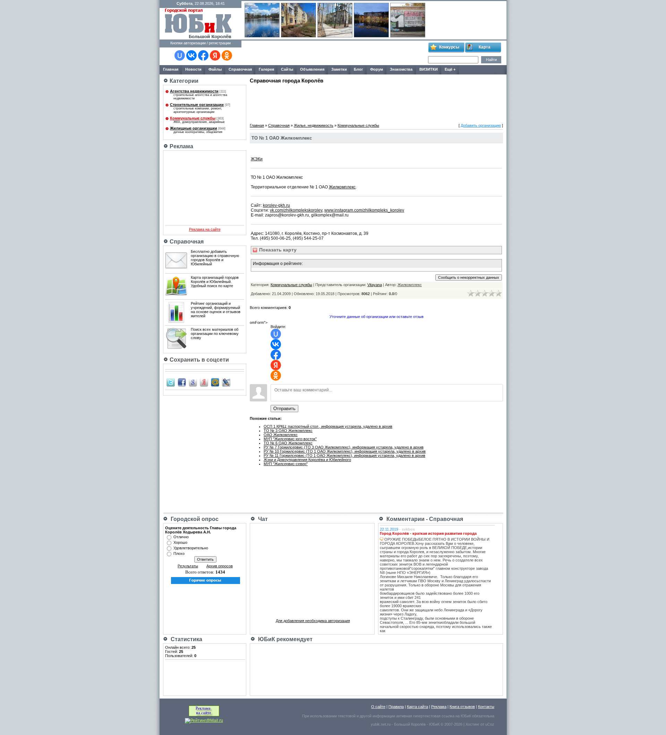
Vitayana (374, 285)
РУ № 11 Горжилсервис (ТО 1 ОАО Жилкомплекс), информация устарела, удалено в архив (344, 455)
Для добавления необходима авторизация (313, 621)
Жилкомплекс (342, 187)
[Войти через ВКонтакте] (191, 55)
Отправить (284, 408)
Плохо (179, 553)
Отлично (181, 537)
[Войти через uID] (179, 55)
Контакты (486, 707)
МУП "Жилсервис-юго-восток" (290, 439)
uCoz (489, 724)
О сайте (378, 707)
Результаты (188, 566)
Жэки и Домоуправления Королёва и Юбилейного (307, 460)
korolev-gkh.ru (276, 205)
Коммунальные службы (192, 118)
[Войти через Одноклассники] (227, 55)
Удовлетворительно (190, 548)
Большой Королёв (410, 724)
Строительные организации (197, 105)
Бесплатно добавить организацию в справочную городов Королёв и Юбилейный (215, 257)
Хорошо (180, 542)
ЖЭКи (257, 159)
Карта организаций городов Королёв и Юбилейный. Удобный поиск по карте (215, 281)
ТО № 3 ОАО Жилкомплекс (288, 430)
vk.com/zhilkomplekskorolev (296, 210)
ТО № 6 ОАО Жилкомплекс (288, 443)
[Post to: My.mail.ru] (215, 382)
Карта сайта (417, 707)
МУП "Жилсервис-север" (286, 464)
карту (277, 250)
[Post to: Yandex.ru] (204, 382)
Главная (257, 125)
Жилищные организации (193, 128)
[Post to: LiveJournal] (226, 382)
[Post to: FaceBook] (181, 382)
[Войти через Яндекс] (215, 55)
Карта (484, 47)
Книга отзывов (462, 707)
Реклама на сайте (205, 229)
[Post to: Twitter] (170, 382)
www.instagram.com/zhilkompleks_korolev (364, 210)
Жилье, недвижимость (313, 125)
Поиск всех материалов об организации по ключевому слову (215, 333)
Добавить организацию (481, 125)
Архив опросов (219, 566)
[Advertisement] (334, 53)
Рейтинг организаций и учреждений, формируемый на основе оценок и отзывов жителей (215, 309)
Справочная (279, 125)
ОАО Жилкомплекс (281, 435)
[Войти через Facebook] (203, 55)
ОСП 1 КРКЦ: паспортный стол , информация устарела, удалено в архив (328, 426)
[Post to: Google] (192, 382)
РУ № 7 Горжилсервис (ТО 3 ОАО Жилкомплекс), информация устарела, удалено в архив (344, 447)
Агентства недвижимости (194, 91)
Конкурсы (449, 47)
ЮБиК (466, 716)
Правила (396, 707)
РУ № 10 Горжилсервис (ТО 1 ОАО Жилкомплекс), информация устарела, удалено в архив (345, 451)
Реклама (438, 707)
